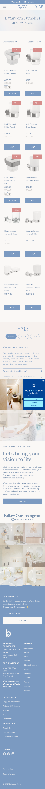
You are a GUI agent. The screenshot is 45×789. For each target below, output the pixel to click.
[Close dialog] (43, 380)
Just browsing (34, 398)
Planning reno (34, 402)
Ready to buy (33, 405)
